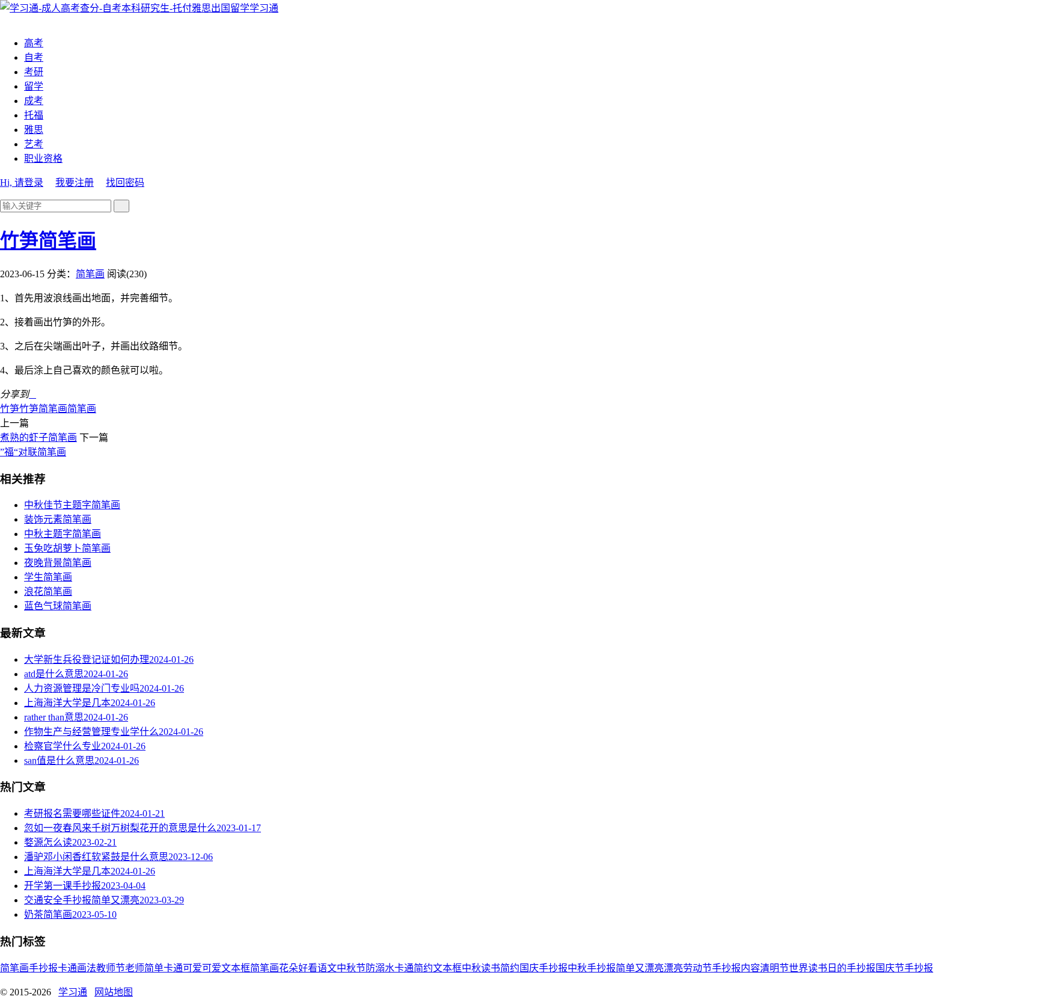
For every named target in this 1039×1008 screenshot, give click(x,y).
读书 (490, 968)
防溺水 (380, 968)
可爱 (211, 968)
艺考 (33, 144)
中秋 (471, 968)
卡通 (67, 968)
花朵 (288, 968)
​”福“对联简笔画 (33, 452)
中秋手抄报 (592, 968)
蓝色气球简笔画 (57, 606)
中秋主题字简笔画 (62, 534)
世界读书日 (813, 968)
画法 (86, 968)
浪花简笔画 (48, 591)
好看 (307, 968)
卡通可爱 (183, 968)
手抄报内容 (736, 968)
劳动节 (697, 968)
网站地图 (113, 992)
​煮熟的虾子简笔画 (38, 437)
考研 (33, 72)
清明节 (774, 968)
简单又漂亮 (640, 968)
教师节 (110, 968)
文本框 (447, 968)
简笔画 (90, 274)
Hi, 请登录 (21, 182)
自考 (33, 57)
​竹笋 (9, 409)
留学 (33, 86)
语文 (327, 968)
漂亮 (673, 968)
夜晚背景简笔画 (57, 563)
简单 (154, 968)
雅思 (33, 129)
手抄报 (43, 968)
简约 (510, 968)
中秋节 (351, 968)
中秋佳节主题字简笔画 (72, 505)
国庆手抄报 (544, 968)
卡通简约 (413, 968)
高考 (33, 43)
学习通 (264, 8)
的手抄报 (856, 968)
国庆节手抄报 (904, 968)
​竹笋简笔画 (48, 240)
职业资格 (43, 158)
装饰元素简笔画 (57, 519)
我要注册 (74, 182)
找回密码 (125, 182)
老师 (134, 968)
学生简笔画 (48, 577)
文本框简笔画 (250, 968)
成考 (33, 101)
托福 (33, 115)
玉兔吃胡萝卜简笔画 (67, 548)
